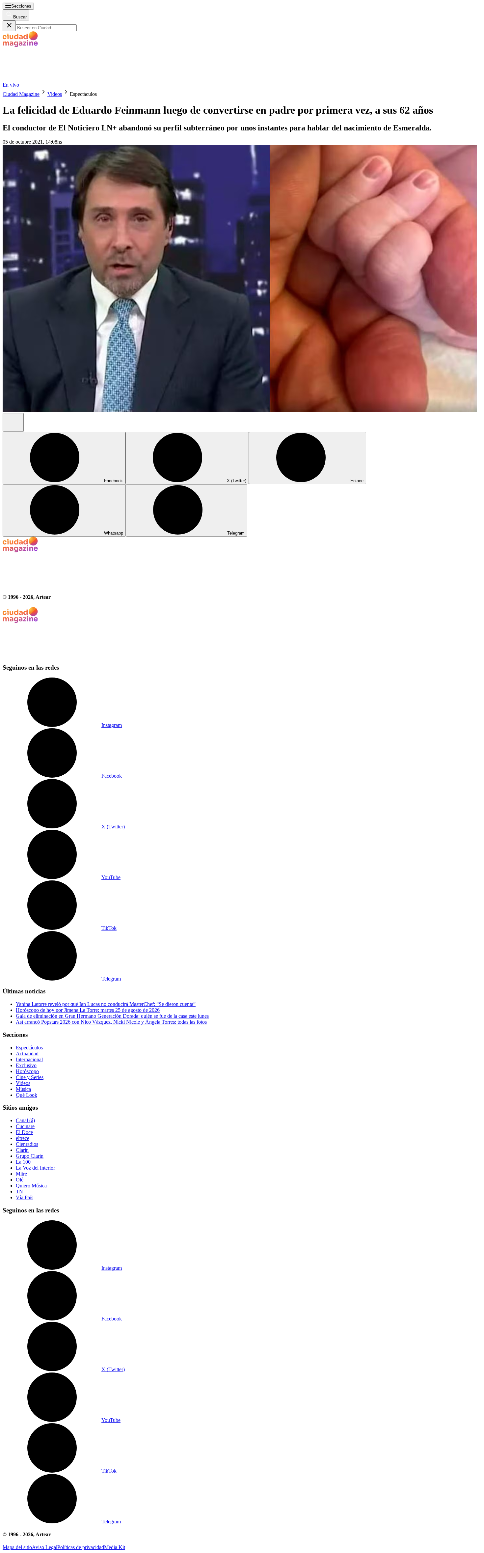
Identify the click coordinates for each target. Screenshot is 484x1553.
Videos (54, 94)
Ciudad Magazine (21, 94)
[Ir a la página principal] (52, 79)
